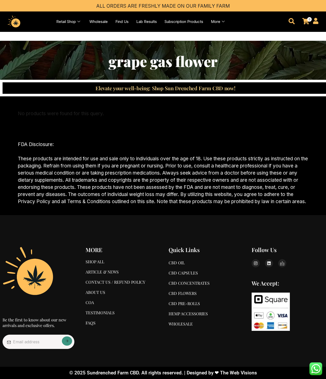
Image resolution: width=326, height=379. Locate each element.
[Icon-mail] (282, 263)
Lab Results (146, 21)
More (215, 21)
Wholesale (98, 21)
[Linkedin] (269, 263)
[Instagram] (256, 263)
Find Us (122, 21)
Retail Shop (66, 21)
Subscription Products (184, 21)
